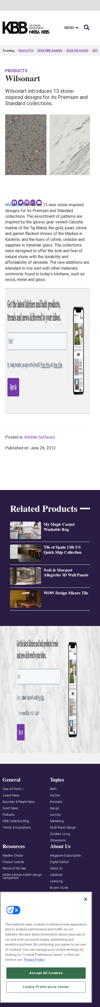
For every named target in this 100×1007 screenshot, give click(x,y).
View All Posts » (13, 789)
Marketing (57, 821)
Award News (11, 795)
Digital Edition (59, 862)
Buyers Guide (59, 888)
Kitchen (55, 795)
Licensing (56, 881)
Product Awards (13, 862)
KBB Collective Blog (16, 821)
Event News (10, 808)
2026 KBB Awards (49, 50)
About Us (56, 868)
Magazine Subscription (65, 855)
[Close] (85, 899)
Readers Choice (13, 855)
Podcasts (9, 815)
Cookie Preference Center (46, 987)
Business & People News (19, 802)
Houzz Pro (25, 50)
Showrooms (58, 840)
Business (56, 802)
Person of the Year (14, 868)
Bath (53, 789)
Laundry (55, 815)
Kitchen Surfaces (39, 437)
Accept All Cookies (46, 973)
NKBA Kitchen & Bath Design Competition (22, 876)
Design (54, 808)
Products (16, 70)
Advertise (56, 875)
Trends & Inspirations (17, 827)
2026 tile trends (77, 50)
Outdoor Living (60, 834)
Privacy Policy (34, 959)
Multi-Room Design (63, 827)
